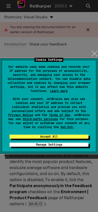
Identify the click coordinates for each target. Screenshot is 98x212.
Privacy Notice (20, 115)
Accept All (49, 137)
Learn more (59, 91)
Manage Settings (49, 145)
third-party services (40, 119)
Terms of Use (59, 115)
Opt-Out (67, 127)
